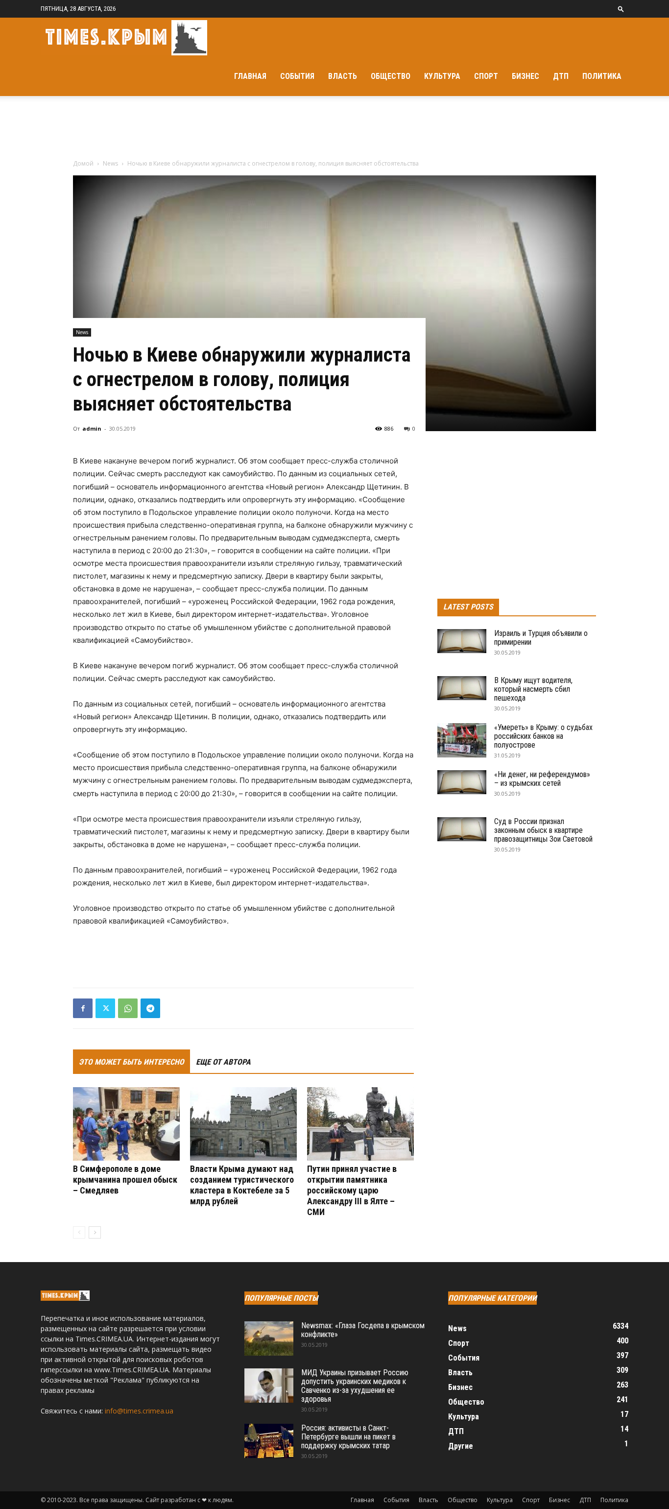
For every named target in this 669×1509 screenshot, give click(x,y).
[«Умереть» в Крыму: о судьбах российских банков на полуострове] (461, 740)
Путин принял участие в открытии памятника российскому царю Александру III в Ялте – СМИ (352, 1190)
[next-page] (95, 1232)
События (297, 76)
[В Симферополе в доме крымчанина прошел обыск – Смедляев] (126, 1124)
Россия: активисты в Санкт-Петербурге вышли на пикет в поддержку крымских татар (348, 1436)
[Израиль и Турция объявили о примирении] (461, 641)
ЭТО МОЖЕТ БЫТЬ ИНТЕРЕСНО (131, 1062)
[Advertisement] (334, 130)
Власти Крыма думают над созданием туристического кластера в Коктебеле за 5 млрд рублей (242, 1185)
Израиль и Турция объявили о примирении (541, 638)
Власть (342, 76)
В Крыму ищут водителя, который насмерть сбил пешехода (533, 689)
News (110, 163)
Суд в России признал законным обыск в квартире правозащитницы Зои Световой (543, 830)
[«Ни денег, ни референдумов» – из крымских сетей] (461, 782)
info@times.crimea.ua (139, 1410)
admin (91, 428)
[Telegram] (150, 1008)
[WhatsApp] (128, 1008)
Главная (250, 76)
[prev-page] (79, 1232)
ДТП (561, 76)
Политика (601, 76)
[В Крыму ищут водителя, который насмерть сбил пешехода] (461, 688)
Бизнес (525, 76)
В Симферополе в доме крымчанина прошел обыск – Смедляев (125, 1179)
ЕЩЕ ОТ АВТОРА (223, 1062)
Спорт (486, 76)
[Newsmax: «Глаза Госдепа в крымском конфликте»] (268, 1338)
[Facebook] (83, 1008)
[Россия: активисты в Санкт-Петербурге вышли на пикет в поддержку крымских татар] (268, 1441)
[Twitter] (105, 1008)
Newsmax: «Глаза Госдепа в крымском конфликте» (363, 1330)
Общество (390, 76)
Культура (442, 76)
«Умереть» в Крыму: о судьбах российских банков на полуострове (543, 736)
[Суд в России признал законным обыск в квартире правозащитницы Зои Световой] (461, 829)
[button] (621, 8)
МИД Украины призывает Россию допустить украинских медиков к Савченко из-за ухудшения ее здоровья (354, 1386)
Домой (83, 163)
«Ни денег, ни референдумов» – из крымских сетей (542, 779)
